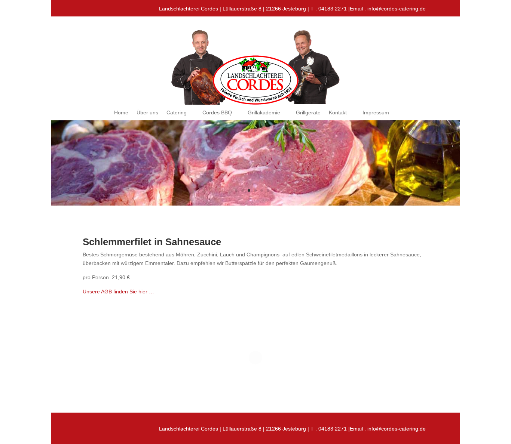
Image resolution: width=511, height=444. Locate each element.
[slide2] (255, 204)
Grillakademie (264, 112)
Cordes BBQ (217, 112)
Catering (176, 112)
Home (121, 112)
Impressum (375, 112)
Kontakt (338, 112)
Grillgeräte (308, 112)
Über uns (147, 112)
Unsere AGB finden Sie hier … (118, 292)
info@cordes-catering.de (396, 9)
